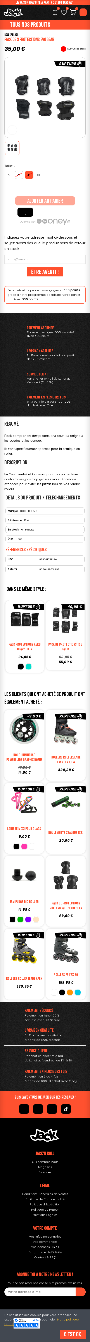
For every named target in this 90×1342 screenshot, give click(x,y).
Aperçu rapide (9, 621)
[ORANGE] (70, 992)
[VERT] (20, 919)
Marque (13, 510)
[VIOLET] (28, 919)
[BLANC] (54, 992)
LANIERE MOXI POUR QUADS (24, 828)
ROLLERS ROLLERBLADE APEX (24, 978)
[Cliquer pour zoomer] (12, 130)
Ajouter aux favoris (25, 212)
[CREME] (36, 919)
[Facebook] (24, 1109)
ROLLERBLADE (11, 34)
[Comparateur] (55, 12)
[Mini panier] (73, 13)
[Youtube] (52, 1109)
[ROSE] (24, 846)
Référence (15, 520)
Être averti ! (45, 271)
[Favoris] (64, 12)
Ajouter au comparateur (23, 621)
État (10, 538)
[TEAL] (78, 992)
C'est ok (72, 1334)
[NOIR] (16, 846)
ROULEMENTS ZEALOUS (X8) (65, 832)
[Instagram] (38, 1109)
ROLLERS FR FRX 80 (66, 974)
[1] (81, 1291)
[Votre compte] (83, 12)
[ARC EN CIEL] (32, 846)
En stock (13, 529)
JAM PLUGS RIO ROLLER (24, 901)
